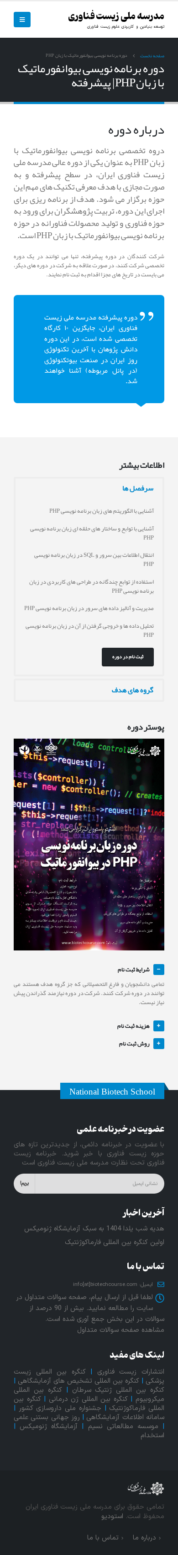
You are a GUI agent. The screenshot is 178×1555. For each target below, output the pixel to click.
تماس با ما (103, 1538)
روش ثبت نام (134, 1044)
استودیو (112, 1516)
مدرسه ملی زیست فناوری (116, 16)
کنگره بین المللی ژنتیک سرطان (118, 1390)
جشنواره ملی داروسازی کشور (60, 1408)
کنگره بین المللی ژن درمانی (88, 1399)
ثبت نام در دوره (127, 656)
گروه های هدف (132, 690)
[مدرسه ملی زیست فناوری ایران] (146, 1488)
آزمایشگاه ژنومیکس (49, 1426)
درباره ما (144, 1538)
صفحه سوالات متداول (108, 1330)
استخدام (152, 1435)
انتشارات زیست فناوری (130, 1372)
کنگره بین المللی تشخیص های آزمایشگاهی (78, 1381)
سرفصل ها (137, 488)
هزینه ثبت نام (133, 1026)
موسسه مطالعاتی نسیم (123, 1426)
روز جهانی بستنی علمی (47, 1417)
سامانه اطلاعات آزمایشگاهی (125, 1417)
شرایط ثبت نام (134, 969)
